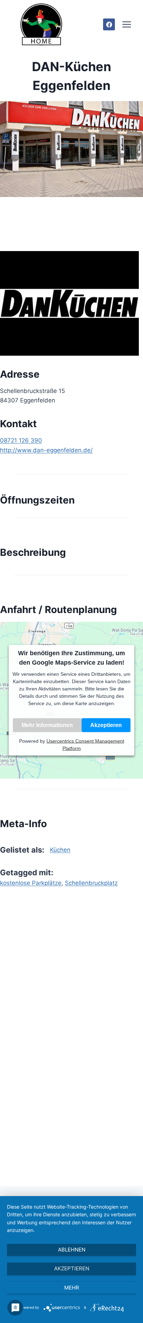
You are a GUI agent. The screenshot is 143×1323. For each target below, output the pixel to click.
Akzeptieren (106, 725)
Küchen (60, 849)
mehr (71, 1287)
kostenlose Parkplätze (30, 882)
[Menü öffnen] (126, 24)
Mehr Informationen (47, 725)
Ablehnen (71, 1249)
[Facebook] (109, 24)
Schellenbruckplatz (91, 882)
